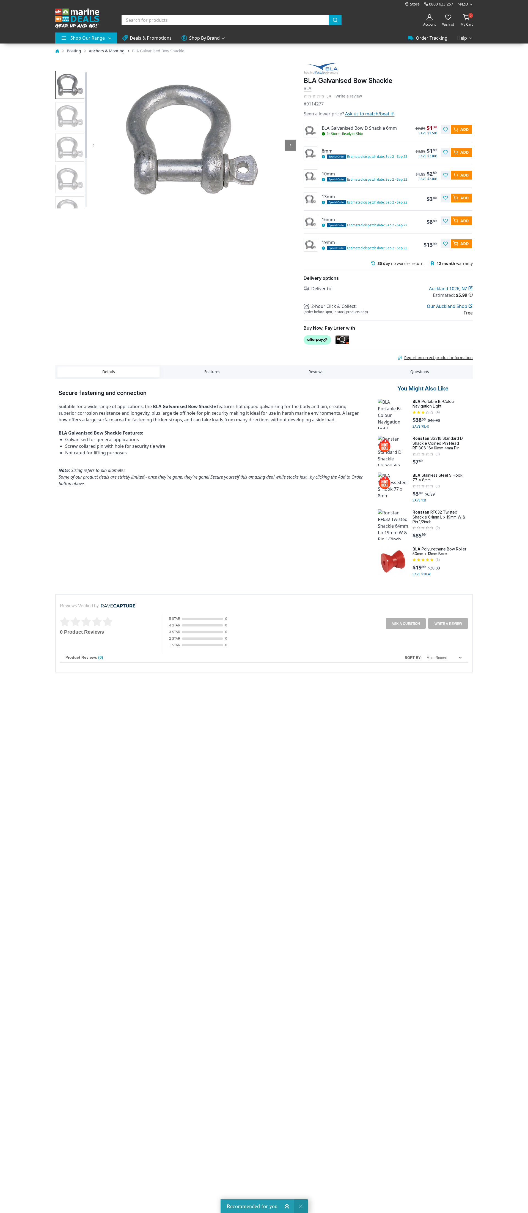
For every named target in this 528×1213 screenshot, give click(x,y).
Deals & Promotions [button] (151, 38)
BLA (307, 88)
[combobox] (232, 20)
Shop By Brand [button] (204, 38)
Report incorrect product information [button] (438, 357)
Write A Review (448, 624)
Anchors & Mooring (107, 50)
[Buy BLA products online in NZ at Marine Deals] (321, 68)
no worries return (401, 263)
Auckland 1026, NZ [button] (448, 289)
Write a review (349, 96)
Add (464, 129)
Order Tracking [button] (431, 38)
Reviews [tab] (316, 371)
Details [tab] (108, 371)
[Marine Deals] (77, 18)
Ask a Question (406, 624)
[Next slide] (290, 145)
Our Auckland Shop (447, 306)
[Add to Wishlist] (445, 129)
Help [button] (462, 38)
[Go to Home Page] (57, 50)
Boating (74, 50)
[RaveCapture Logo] (117, 606)
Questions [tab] (419, 371)
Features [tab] (212, 371)
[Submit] (335, 20)
